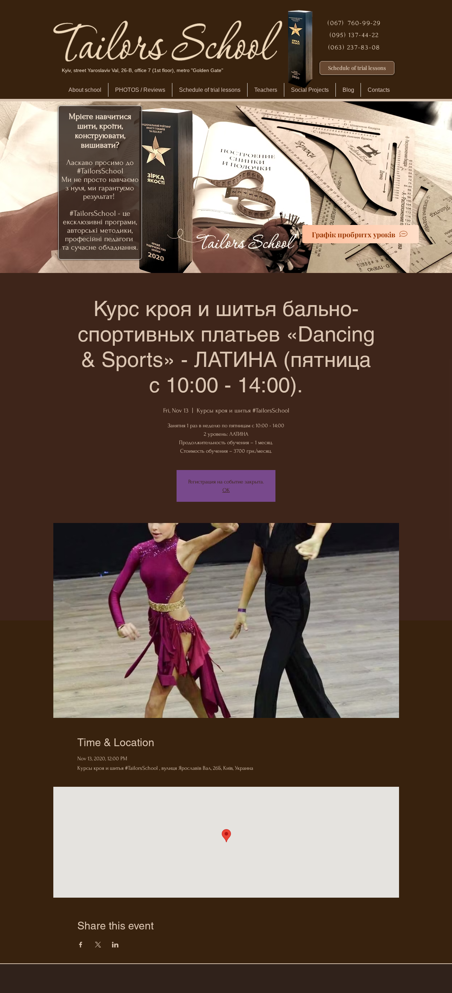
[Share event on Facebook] (80, 944)
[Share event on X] (98, 944)
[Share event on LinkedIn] (115, 944)
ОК (226, 490)
